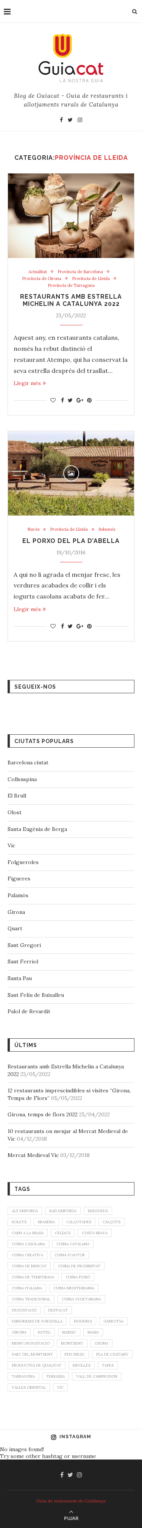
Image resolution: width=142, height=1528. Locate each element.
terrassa (55, 1376)
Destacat (58, 1310)
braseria (46, 1221)
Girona (16, 912)
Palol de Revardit (29, 1011)
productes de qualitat (36, 1365)
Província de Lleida (91, 278)
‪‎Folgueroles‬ (23, 862)
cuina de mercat (29, 1266)
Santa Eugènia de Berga (37, 829)
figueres (83, 1321)
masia (93, 1332)
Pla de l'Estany (112, 1354)
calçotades (78, 1221)
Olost (15, 812)
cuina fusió (78, 1277)
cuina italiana (27, 1288)
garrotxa (113, 1321)
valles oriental (29, 1387)
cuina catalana (72, 1244)
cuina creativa (27, 1255)
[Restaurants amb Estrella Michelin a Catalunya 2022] (71, 215)
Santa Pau (20, 978)
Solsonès (106, 529)
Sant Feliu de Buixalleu (36, 995)
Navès (33, 529)
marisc (69, 1332)
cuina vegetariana (81, 1299)
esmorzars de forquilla (37, 1321)
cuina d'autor (70, 1255)
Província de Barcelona (80, 271)
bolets (19, 1221)
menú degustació (31, 1343)
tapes (108, 1365)
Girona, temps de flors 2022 (43, 1114)
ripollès (82, 1365)
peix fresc (74, 1354)
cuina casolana (28, 1244)
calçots (111, 1221)
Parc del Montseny (32, 1354)
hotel (44, 1332)
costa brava (95, 1232)
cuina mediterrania (73, 1288)
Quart (15, 928)
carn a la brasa (28, 1232)
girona (19, 1332)
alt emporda (25, 1210)
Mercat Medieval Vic (33, 1155)
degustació (24, 1310)
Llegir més (27, 383)
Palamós (18, 895)
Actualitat (37, 271)
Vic (11, 845)
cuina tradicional (31, 1299)
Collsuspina (22, 779)
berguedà (98, 1210)
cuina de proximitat (79, 1266)
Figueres (19, 878)
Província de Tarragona (71, 285)
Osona (101, 1343)
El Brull (17, 795)
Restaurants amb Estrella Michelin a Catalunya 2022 (71, 300)
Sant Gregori (24, 945)
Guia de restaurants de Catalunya (71, 1501)
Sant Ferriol (23, 961)
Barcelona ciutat (28, 762)
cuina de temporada (33, 1277)
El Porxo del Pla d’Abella (71, 540)
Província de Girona (41, 278)
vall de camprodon (96, 1376)
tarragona (23, 1376)
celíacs (62, 1232)
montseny (72, 1343)
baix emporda (62, 1210)
